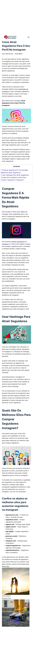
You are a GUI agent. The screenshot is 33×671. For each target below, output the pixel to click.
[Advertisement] (16, 17)
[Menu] (28, 37)
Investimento (19, 53)
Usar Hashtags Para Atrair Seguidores (15, 175)
